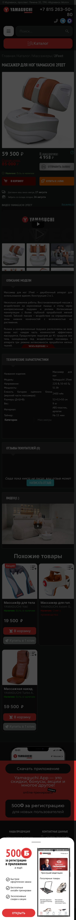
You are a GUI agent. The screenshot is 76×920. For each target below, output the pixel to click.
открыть (18, 912)
